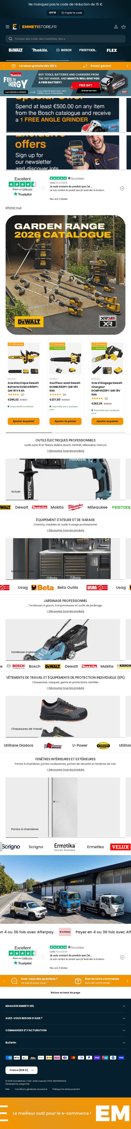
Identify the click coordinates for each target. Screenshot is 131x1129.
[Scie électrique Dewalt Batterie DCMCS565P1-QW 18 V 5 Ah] (24, 358)
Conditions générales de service (31, 1089)
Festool (114, 507)
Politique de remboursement (66, 1089)
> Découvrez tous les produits (65, 451)
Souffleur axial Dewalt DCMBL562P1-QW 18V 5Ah (64, 386)
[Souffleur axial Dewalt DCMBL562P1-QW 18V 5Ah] (65, 358)
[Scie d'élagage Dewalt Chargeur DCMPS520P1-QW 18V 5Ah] (107, 358)
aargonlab (24, 1084)
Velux (95, 847)
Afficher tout (13, 207)
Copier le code (73, 12)
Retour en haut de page (65, 992)
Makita (27, 507)
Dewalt (20, 666)
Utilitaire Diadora (52, 745)
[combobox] (65, 39)
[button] (123, 26)
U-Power (114, 745)
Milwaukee (68, 507)
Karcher (95, 666)
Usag (52, 587)
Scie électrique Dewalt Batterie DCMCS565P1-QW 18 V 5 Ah (23, 386)
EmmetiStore (19, 1081)
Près (7, 1089)
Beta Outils (96, 587)
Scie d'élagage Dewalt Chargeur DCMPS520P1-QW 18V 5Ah (106, 388)
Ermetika (48, 847)
